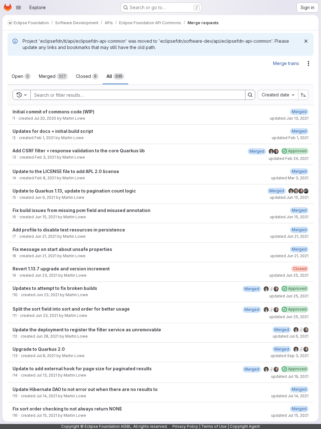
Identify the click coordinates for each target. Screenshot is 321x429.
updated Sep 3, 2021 (289, 355)
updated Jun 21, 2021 (289, 236)
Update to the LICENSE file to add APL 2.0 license (66, 171)
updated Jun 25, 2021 (288, 275)
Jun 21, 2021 (45, 236)
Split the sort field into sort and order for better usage (71, 309)
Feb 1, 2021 (44, 137)
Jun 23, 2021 (46, 275)
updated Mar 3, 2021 (289, 178)
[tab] (21, 76)
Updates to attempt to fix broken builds (55, 288)
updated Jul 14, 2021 (289, 396)
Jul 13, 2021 (46, 375)
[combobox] (278, 95)
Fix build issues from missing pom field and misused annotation (81, 210)
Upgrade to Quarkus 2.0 (39, 349)
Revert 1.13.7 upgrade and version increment (61, 268)
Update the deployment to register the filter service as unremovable (87, 329)
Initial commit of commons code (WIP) (53, 111)
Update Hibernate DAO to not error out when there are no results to (85, 389)
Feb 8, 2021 (45, 178)
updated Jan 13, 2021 (289, 118)
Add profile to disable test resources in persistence (69, 229)
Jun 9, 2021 (45, 197)
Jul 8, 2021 (45, 355)
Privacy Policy (185, 426)
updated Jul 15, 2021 (289, 415)
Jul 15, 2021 (46, 415)
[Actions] (308, 63)
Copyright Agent (245, 426)
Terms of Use (214, 426)
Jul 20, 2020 (45, 118)
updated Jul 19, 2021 (289, 376)
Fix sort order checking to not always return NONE (67, 408)
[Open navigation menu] (18, 8)
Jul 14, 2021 (46, 396)
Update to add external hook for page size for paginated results (82, 368)
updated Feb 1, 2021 (290, 137)
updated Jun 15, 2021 (289, 197)
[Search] (250, 95)
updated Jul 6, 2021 (290, 336)
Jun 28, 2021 (47, 336)
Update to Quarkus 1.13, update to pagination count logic (74, 190)
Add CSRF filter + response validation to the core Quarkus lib (79, 150)
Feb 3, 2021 (45, 157)
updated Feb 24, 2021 (288, 158)
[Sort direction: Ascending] (303, 95)
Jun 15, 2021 (46, 217)
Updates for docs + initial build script (53, 131)
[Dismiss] (306, 41)
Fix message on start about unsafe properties (62, 249)
